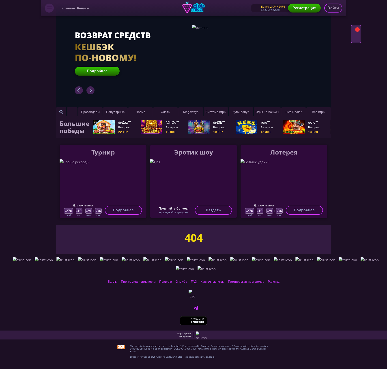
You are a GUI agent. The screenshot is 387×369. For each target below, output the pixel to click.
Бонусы (83, 8)
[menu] (49, 8)
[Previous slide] (79, 90)
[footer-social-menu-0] (195, 308)
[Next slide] (90, 90)
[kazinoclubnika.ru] (193, 7)
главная (68, 8)
